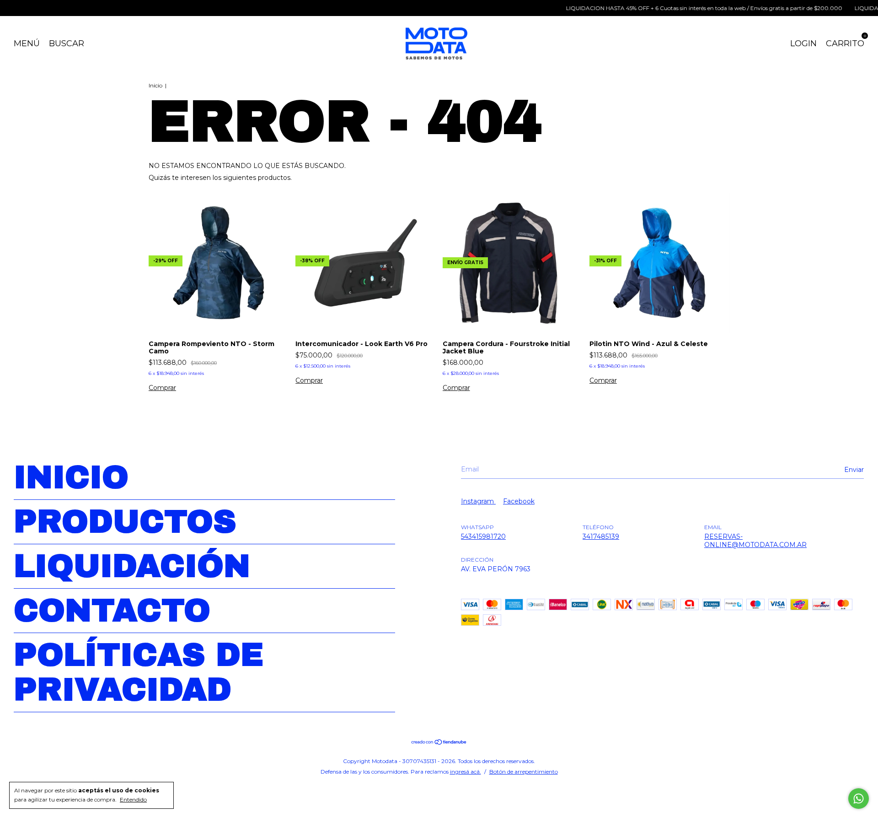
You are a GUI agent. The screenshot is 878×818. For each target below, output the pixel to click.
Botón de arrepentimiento (523, 771)
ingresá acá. (465, 771)
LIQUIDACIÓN (132, 566)
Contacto (112, 610)
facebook (519, 501)
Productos (125, 521)
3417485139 (601, 536)
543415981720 (483, 536)
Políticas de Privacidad (138, 672)
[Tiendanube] (439, 743)
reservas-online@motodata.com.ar (755, 540)
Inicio (155, 85)
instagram (478, 501)
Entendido (133, 799)
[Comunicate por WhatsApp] (858, 798)
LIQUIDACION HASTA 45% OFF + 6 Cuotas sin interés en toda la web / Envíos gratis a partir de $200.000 (688, 8)
